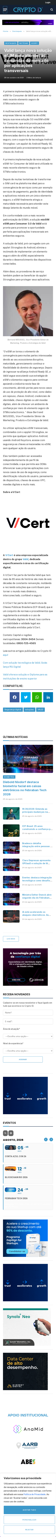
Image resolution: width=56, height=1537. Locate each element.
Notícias (23, 43)
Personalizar (29, 1520)
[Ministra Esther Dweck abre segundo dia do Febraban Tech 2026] (11, 899)
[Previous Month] (46, 1139)
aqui (5, 655)
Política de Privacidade (34, 1494)
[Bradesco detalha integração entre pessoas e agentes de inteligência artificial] (11, 848)
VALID (40, 709)
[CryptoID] (28, 10)
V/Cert (9, 555)
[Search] (51, 9)
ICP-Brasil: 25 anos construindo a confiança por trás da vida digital (37, 829)
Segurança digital (12, 709)
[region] (28, 1505)
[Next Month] (51, 1139)
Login (47, 2)
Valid (25, 559)
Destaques (10, 43)
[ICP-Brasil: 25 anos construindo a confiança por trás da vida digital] (11, 830)
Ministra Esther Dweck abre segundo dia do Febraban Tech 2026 (37, 897)
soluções (29, 709)
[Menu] (5, 9)
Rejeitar (29, 1530)
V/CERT (34, 43)
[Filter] (10, 1133)
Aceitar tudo (29, 1510)
